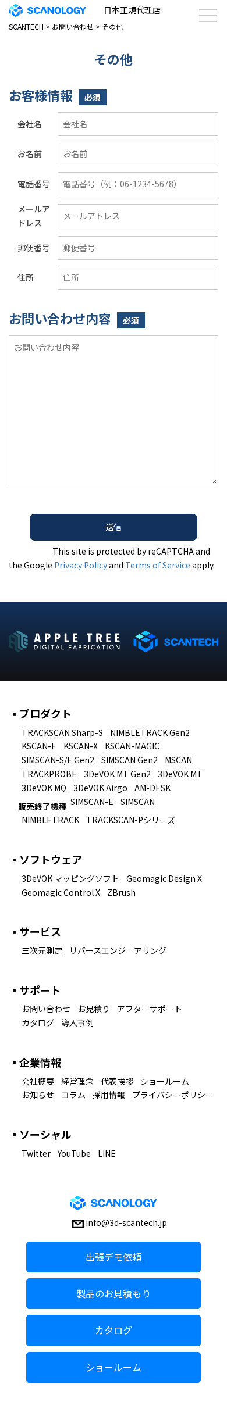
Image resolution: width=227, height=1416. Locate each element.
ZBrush (121, 892)
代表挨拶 (117, 1081)
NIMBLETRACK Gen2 (150, 732)
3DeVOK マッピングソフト (70, 878)
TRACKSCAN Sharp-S (62, 732)
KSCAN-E (39, 746)
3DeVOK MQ (44, 787)
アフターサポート (149, 1008)
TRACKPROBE (49, 773)
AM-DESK (152, 787)
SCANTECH (26, 26)
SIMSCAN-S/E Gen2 (58, 760)
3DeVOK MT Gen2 (117, 773)
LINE (107, 1153)
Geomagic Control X (61, 892)
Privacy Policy (80, 565)
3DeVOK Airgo (100, 787)
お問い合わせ (73, 26)
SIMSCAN (137, 801)
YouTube (74, 1153)
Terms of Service (157, 565)
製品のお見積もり (113, 1293)
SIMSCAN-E (92, 801)
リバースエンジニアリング (117, 950)
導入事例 (77, 1022)
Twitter (36, 1153)
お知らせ (38, 1094)
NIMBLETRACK (50, 819)
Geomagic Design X (164, 878)
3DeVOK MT (180, 773)
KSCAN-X (80, 746)
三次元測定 (42, 950)
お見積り (93, 1008)
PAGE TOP (209, 1363)
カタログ (38, 1022)
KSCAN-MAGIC (132, 746)
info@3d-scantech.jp (126, 1222)
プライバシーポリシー (173, 1094)
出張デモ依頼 (113, 1257)
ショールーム (164, 1081)
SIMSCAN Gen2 (129, 760)
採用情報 (109, 1094)
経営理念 (77, 1081)
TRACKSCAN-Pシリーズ (130, 819)
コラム (73, 1094)
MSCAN (178, 760)
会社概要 (38, 1081)
